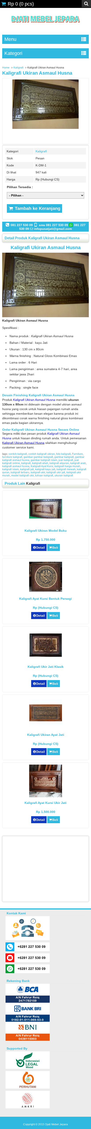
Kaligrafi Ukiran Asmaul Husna (37, 73)
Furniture (77, 454)
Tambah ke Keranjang (36, 208)
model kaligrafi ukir (22, 475)
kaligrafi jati (27, 469)
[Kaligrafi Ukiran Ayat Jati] (45, 725)
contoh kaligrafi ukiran (41, 454)
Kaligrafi (18, 67)
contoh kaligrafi (18, 454)
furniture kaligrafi (12, 457)
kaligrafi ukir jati (55, 472)
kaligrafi (26, 463)
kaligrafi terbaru (20, 472)
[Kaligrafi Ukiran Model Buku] (45, 517)
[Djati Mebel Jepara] (45, 27)
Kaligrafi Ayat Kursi (42, 466)
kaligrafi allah (40, 463)
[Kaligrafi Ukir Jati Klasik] (45, 655)
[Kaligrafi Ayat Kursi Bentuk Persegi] (45, 590)
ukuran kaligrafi (64, 475)
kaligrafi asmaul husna (15, 466)
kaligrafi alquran (59, 463)
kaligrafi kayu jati (45, 469)
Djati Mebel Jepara (56, 1124)
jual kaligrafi (66, 460)
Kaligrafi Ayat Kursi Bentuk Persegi (45, 598)
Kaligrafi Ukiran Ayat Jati (45, 734)
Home (5, 67)
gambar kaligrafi (64, 457)
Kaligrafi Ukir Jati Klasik (46, 666)
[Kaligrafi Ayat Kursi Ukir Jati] (45, 796)
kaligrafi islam (10, 469)
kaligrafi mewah (66, 469)
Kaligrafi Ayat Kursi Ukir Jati (45, 803)
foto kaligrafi (63, 454)
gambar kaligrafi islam (44, 460)
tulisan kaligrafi (44, 475)
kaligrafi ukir (38, 472)
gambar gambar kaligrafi (38, 457)
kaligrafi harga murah (67, 466)
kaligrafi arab (78, 463)
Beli (55, 547)
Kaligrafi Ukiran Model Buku (46, 530)
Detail (40, 547)
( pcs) (21, 4)
